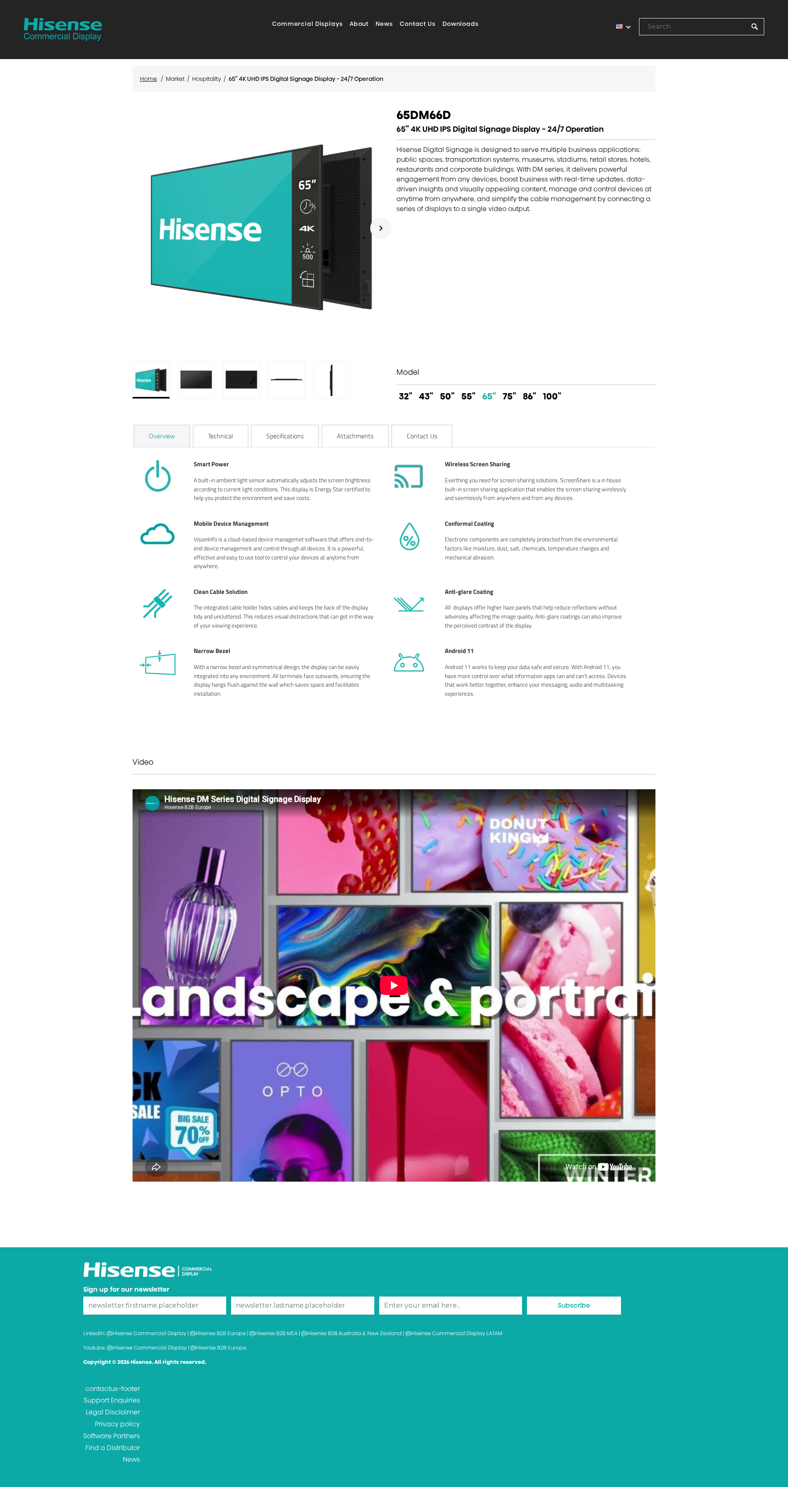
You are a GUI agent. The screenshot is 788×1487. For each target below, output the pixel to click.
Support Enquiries (112, 1400)
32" (405, 396)
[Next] (381, 228)
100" (552, 396)
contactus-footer (112, 1388)
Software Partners (111, 1436)
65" (489, 396)
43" (426, 396)
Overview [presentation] (162, 436)
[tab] (162, 436)
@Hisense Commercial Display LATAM (453, 1333)
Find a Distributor (112, 1448)
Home (148, 79)
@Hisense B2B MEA (274, 1333)
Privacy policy (117, 1424)
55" (468, 396)
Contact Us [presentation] (422, 436)
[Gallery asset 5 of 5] (331, 380)
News (131, 1459)
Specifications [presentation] (285, 436)
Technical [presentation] (220, 436)
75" (509, 396)
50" (447, 396)
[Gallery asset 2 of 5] (196, 380)
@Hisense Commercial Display (146, 1333)
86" (529, 396)
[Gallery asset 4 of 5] (286, 380)
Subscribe (574, 1305)
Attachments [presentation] (355, 436)
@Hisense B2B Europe (218, 1333)
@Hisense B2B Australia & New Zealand (351, 1333)
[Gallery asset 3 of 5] (241, 380)
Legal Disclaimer (113, 1412)
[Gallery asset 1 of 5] (262, 228)
